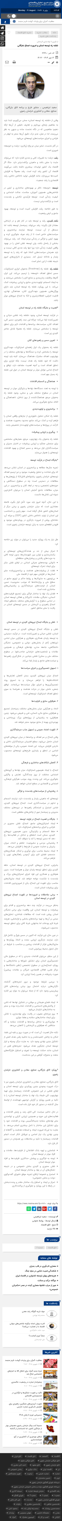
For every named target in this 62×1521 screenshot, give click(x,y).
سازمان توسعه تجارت (36, 1491)
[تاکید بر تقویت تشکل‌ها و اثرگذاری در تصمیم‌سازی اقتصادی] (31, 1396)
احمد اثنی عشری (20, 1465)
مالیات (18, 1504)
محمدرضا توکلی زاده (31, 1508)
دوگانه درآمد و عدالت (46, 1280)
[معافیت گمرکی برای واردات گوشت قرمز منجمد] (31, 1363)
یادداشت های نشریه (48, 36)
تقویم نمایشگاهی (14, 1473)
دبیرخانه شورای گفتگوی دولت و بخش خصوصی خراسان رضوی (37, 1486)
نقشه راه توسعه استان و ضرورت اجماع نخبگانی (37, 45)
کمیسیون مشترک (28, 1517)
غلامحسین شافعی (53, 1504)
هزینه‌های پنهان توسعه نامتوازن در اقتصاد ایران (36, 1275)
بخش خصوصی (16, 1469)
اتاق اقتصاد (52, 1247)
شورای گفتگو (18, 1495)
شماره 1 (57, 1495)
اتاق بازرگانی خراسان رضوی (50, 1460)
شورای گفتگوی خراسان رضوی (49, 1499)
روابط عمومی (37, 1220)
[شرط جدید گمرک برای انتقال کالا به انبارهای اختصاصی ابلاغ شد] (31, 1374)
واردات (11, 1512)
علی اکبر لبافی (15, 1499)
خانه (54, 32)
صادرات (29, 1499)
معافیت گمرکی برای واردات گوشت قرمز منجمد (42, 21)
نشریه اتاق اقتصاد (24, 32)
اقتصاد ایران (47, 1469)
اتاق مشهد (36, 1465)
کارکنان (57, 1517)
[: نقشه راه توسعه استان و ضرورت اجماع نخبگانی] (7, 62)
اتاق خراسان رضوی (53, 1465)
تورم (58, 1478)
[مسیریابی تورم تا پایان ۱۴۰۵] (31, 1418)
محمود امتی (13, 1508)
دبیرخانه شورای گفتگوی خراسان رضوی (46, 1482)
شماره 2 (40, 1247)
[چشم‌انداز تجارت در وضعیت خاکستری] (31, 1385)
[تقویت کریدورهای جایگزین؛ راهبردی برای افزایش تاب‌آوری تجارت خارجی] (31, 1407)
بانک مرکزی (32, 1469)
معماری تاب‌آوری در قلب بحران (42, 1266)
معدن (57, 1512)
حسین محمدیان (44, 1478)
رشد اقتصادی (55, 1491)
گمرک (14, 1517)
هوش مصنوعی (25, 1512)
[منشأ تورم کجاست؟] (31, 1339)
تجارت (57, 1473)
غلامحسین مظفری (33, 1504)
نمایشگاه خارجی (43, 1512)
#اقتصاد (57, 1456)
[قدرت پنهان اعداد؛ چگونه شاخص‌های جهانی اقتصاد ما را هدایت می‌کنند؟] (31, 1327)
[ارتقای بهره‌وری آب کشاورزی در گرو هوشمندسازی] (31, 1440)
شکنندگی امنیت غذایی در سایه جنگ (40, 1271)
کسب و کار (44, 1517)
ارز (59, 1469)
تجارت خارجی (44, 1473)
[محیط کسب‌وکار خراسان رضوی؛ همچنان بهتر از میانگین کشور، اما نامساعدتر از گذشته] (31, 1428)
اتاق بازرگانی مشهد (27, 1460)
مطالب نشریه (42, 32)
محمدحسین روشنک (52, 1508)
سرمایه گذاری (17, 1491)
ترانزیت (29, 1473)
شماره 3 (33, 1495)
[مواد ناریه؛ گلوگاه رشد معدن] (31, 1315)
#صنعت (45, 1456)
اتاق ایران (17, 1456)
